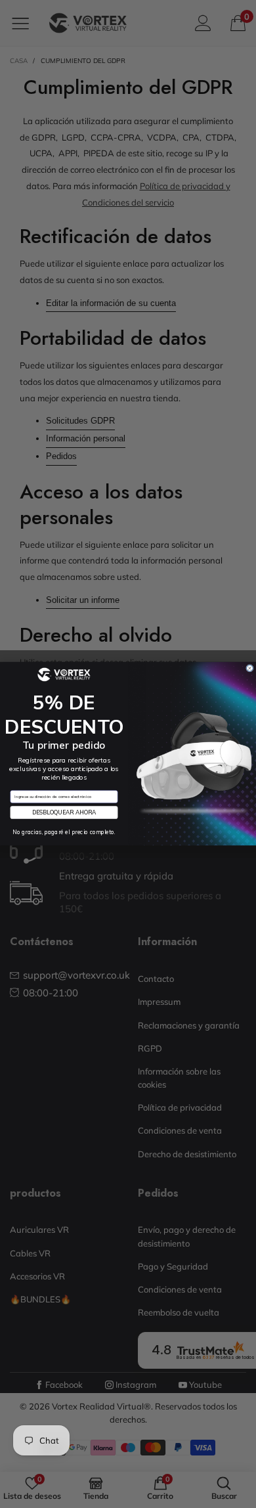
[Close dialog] (250, 668)
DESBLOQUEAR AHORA (64, 812)
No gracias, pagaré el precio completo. (64, 832)
